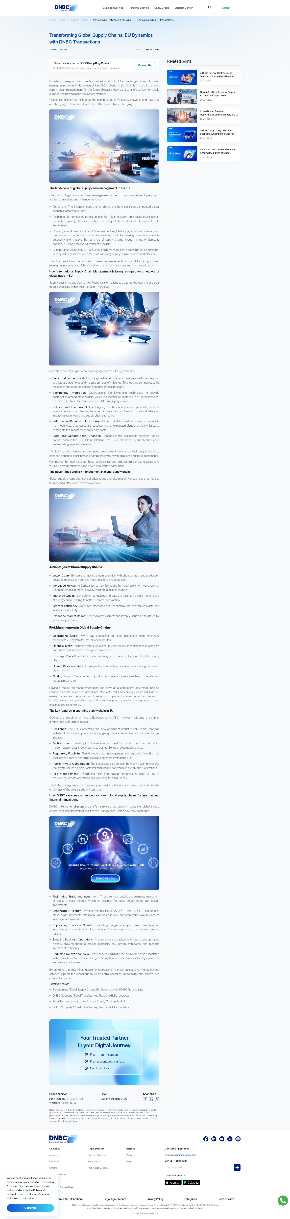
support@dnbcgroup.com (114, 1098)
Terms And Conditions (69, 1199)
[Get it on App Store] (173, 1182)
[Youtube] (222, 1139)
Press (129, 1155)
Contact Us (144, 65)
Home (52, 20)
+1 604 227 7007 (75, 1098)
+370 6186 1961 (69, 1102)
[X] (157, 1099)
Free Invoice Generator (98, 1167)
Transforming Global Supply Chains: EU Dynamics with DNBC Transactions (98, 989)
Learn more (28, 1198)
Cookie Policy (226, 1199)
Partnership (54, 1161)
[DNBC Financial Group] (63, 1139)
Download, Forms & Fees (61, 1187)
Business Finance (79, 20)
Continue (30, 1207)
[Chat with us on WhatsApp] (283, 1200)
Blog (62, 20)
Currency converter (97, 1155)
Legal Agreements (115, 1199)
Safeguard (190, 1199)
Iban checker (94, 1161)
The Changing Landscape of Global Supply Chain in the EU (89, 1001)
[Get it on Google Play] (191, 1182)
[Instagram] (238, 1139)
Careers (53, 1167)
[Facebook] (145, 1099)
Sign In (226, 8)
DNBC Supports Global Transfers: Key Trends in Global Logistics (91, 995)
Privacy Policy (155, 1199)
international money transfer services (85, 806)
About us (53, 1155)
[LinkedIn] (151, 1099)
